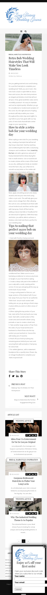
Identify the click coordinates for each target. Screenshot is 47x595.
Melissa (19, 76)
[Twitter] (13, 376)
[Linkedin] (17, 376)
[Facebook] (9, 376)
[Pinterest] (21, 376)
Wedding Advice (23, 421)
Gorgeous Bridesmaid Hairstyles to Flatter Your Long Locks (23, 481)
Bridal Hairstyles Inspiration (20, 54)
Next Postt (30, 396)
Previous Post (18, 384)
